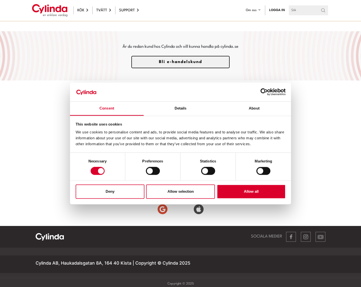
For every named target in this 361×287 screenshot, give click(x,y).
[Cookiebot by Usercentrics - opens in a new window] (264, 92)
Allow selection (180, 191)
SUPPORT (127, 10)
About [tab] (254, 108)
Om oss (251, 10)
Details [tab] (181, 108)
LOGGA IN (277, 10)
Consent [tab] (106, 108)
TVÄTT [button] (101, 10)
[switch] (153, 171)
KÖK (80, 10)
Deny (110, 191)
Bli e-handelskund (180, 62)
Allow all (251, 191)
